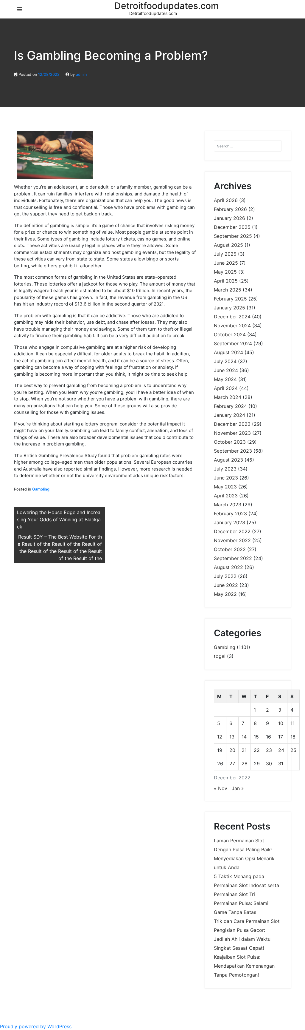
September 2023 (233, 451)
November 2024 (232, 326)
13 (231, 737)
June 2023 (226, 478)
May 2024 (225, 379)
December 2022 (232, 531)
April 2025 (226, 281)
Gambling (40, 489)
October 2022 (230, 549)
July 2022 (225, 576)
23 (269, 750)
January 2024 (229, 415)
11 (292, 723)
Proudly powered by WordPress (35, 1026)
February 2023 (230, 513)
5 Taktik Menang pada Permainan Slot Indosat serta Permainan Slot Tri (246, 885)
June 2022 (226, 585)
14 (244, 737)
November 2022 (232, 540)
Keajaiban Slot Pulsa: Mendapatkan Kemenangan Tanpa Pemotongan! (244, 966)
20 (232, 750)
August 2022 (228, 567)
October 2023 (230, 442)
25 (293, 750)
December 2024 (232, 317)
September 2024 (233, 343)
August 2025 (228, 245)
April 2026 (226, 200)
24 (281, 750)
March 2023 (227, 505)
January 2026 (229, 218)
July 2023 (225, 469)
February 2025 (230, 299)
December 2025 (232, 227)
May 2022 (225, 594)
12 (219, 737)
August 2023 (228, 460)
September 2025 (233, 236)
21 (244, 750)
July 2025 (225, 254)
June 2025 (226, 263)
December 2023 (232, 424)
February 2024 (230, 406)
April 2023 (226, 496)
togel (219, 656)
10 (280, 723)
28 (245, 764)
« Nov (220, 788)
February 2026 (230, 209)
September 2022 (233, 558)
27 (232, 764)
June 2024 (226, 370)
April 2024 (226, 388)
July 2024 (225, 361)
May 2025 (225, 272)
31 (280, 764)
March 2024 (227, 397)
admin (81, 74)
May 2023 (225, 487)
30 (269, 764)
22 (257, 750)
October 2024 (230, 334)
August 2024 (228, 352)
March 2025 (227, 290)
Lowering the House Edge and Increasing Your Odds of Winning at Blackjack (59, 519)
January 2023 (229, 522)
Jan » (238, 788)
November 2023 (232, 433)
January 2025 (229, 308)
